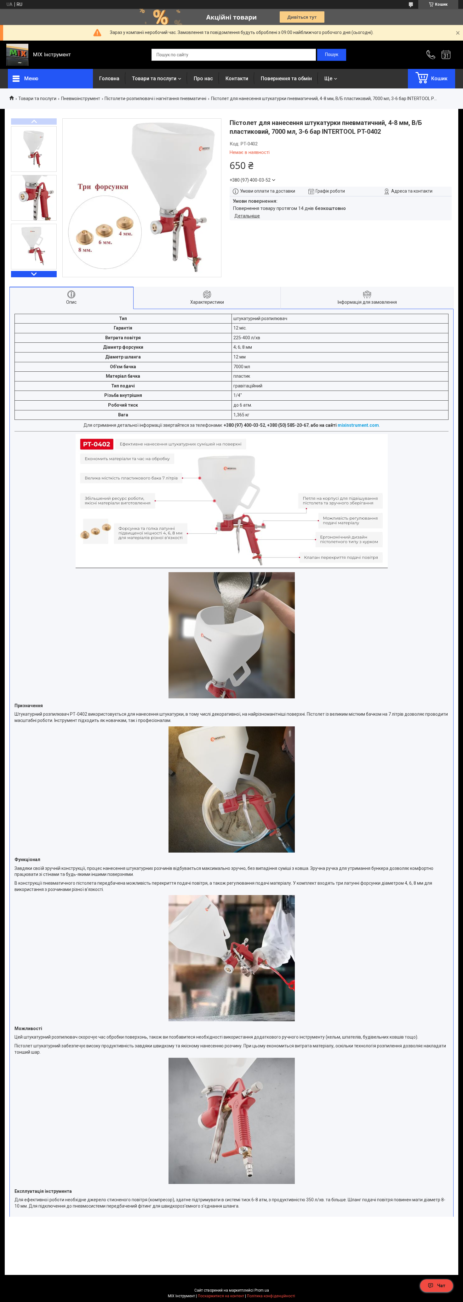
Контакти (237, 79)
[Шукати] (331, 55)
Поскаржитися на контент (221, 1296)
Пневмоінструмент (80, 98)
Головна (109, 79)
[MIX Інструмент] (17, 55)
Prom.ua (261, 1290)
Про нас (203, 79)
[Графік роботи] (446, 54)
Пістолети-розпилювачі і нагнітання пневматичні (155, 98)
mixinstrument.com (358, 425)
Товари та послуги (154, 79)
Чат (441, 1285)
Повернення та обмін (286, 79)
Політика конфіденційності (271, 1296)
